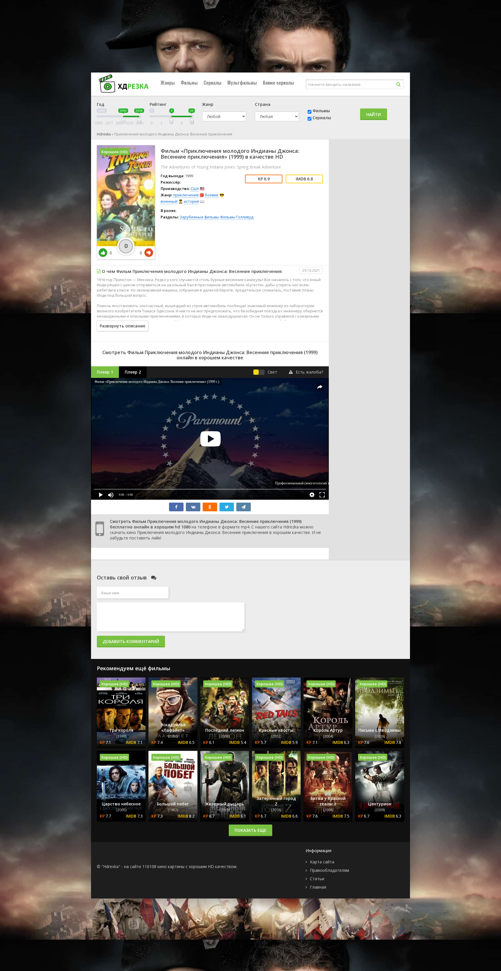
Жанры (168, 82)
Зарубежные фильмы (199, 217)
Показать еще (250, 830)
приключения (186, 195)
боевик (212, 195)
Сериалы (213, 82)
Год (100, 104)
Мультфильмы (242, 82)
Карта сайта (322, 862)
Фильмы (189, 82)
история (191, 201)
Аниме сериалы (278, 82)
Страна (263, 104)
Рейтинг (158, 104)
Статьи (317, 878)
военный (169, 201)
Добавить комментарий (131, 641)
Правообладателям (329, 870)
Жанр (207, 104)
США (194, 188)
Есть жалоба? (309, 372)
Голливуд (244, 217)
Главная (318, 887)
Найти (373, 114)
